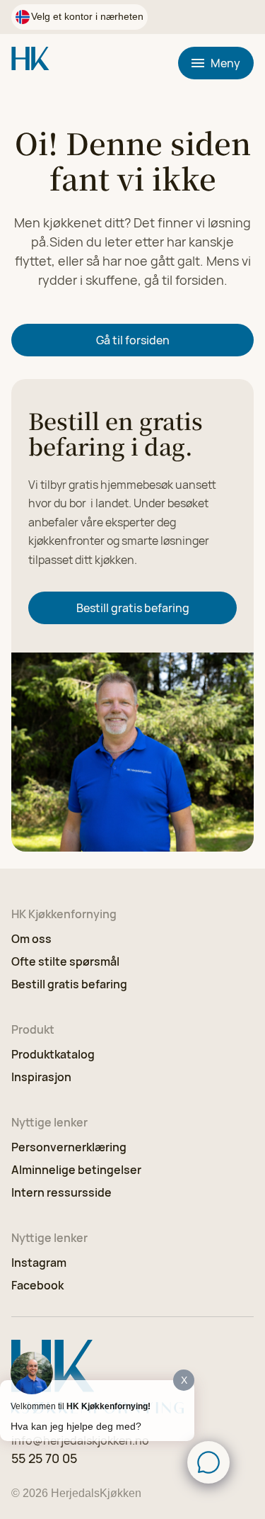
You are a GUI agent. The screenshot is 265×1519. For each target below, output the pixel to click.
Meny (225, 63)
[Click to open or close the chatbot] (208, 1462)
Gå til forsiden (133, 340)
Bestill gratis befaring (132, 608)
